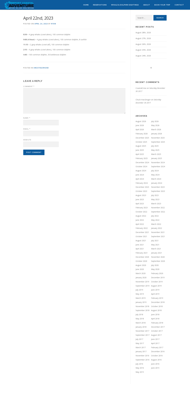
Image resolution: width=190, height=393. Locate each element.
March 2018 (141, 323)
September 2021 (158, 236)
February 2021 (142, 253)
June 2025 (140, 150)
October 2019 (157, 281)
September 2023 (158, 191)
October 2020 (141, 261)
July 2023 (155, 195)
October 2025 (141, 142)
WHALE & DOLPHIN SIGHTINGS (125, 5)
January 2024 (156, 183)
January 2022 (156, 228)
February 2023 (142, 207)
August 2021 (141, 240)
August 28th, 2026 (143, 32)
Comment (29, 86)
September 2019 (142, 286)
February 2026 (142, 133)
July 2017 (139, 339)
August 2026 (141, 121)
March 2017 (141, 347)
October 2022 (141, 211)
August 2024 (141, 170)
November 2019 (142, 281)
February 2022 (142, 228)
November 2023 (158, 187)
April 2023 (140, 203)
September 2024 (158, 166)
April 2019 (155, 294)
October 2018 (157, 306)
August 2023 (141, 195)
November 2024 (158, 162)
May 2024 (155, 174)
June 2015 (155, 368)
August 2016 (156, 359)
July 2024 (155, 170)
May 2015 (140, 372)
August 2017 (156, 335)
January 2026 (156, 133)
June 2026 (140, 125)
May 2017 (140, 343)
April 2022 (140, 224)
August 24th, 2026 (143, 55)
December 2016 (158, 351)
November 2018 (142, 306)
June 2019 (155, 290)
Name (26, 118)
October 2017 (157, 331)
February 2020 (157, 273)
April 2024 (140, 179)
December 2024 (142, 162)
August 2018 (156, 310)
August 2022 (141, 216)
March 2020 (141, 273)
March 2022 (156, 224)
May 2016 (140, 368)
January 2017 (141, 351)
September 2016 (142, 359)
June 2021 (140, 244)
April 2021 (140, 248)
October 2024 (141, 166)
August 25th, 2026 (143, 50)
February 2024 (142, 183)
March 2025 (156, 154)
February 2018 (157, 323)
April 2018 (155, 318)
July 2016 (139, 364)
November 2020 (158, 257)
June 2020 (140, 269)
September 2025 (158, 142)
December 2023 (142, 187)
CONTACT (179, 5)
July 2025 (155, 146)
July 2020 (155, 265)
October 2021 (141, 236)
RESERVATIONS (100, 5)
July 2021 (155, 240)
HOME (86, 5)
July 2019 (139, 290)
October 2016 (157, 355)
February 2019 (157, 298)
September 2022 (158, 211)
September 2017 (142, 335)
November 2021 (158, 232)
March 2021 (156, 248)
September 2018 (142, 310)
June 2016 (155, 364)
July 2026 (155, 121)
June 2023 (140, 199)
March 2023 (156, 203)
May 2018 (140, 318)
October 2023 (141, 191)
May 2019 (140, 294)
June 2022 (140, 220)
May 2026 (155, 125)
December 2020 (142, 257)
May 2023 (155, 199)
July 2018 (139, 314)
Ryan (53, 24)
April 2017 (155, 343)
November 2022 (158, 207)
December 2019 (158, 277)
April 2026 (140, 129)
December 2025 (142, 138)
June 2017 (155, 339)
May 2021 (155, 244)
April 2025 (140, 154)
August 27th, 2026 (143, 38)
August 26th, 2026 (143, 44)
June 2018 (155, 314)
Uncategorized (41, 68)
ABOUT (146, 5)
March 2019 (141, 298)
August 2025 (141, 146)
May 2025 (155, 150)
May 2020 (155, 269)
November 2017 (142, 331)
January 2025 (156, 158)
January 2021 (156, 253)
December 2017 (158, 327)
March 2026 (156, 129)
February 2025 (142, 158)
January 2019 (141, 302)
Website (27, 140)
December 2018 (158, 302)
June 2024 (140, 174)
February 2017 (157, 347)
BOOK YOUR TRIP (162, 5)
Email (27, 129)
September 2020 (158, 261)
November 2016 (142, 355)
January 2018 (141, 327)
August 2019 (156, 286)
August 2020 (141, 265)
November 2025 (158, 138)
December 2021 (142, 232)
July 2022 (155, 216)
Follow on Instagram (153, 72)
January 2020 (141, 277)
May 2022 (155, 220)
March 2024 (156, 179)
